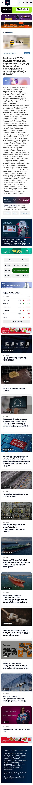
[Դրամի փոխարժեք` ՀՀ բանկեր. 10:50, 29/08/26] (16, 344)
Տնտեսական (7, 517)
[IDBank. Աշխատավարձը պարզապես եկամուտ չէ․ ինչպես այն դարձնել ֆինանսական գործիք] (16, 650)
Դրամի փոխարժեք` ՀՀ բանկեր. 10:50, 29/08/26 (15, 359)
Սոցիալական (9, 32)
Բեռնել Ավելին (17, 321)
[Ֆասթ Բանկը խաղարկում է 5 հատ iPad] (16, 715)
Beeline (15, 213)
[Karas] (16, 330)
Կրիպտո (6, 381)
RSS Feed (26, 260)
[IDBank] (16, 25)
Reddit (17, 275)
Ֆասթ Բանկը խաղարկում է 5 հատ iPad (16, 730)
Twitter (17, 265)
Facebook (12, 260)
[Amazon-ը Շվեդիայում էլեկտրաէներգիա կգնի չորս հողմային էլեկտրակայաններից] (16, 683)
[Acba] (16, 251)
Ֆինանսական (8, 350)
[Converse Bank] (16, 285)
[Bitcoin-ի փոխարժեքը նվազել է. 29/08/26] (16, 375)
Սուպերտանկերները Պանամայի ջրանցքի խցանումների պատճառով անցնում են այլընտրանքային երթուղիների (16, 563)
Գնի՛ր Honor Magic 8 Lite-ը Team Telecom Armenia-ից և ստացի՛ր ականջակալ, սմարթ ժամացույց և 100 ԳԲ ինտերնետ (16, 243)
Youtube (8, 265)
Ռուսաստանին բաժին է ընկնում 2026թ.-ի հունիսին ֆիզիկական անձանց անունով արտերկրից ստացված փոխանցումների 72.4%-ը (16, 423)
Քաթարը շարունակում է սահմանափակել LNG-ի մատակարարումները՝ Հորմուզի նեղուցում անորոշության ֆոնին (15, 598)
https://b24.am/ (8, 764)
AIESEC (7, 213)
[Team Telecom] (16, 81)
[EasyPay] (16, 10)
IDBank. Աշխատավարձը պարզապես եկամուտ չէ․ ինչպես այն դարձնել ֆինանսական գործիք (16, 666)
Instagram (25, 265)
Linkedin (26, 275)
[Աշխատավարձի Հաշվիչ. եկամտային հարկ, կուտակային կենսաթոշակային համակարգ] (19, 2)
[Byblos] (16, 17)
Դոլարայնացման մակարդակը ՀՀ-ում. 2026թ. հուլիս (15, 495)
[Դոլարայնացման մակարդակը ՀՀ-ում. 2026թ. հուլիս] (16, 480)
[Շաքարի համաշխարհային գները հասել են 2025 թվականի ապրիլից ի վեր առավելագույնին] (16, 617)
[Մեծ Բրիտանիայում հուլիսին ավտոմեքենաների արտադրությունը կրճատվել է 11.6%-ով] (16, 511)
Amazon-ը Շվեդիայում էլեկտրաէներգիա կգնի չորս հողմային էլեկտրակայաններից (14, 698)
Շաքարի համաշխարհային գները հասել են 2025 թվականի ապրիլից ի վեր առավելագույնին (16, 633)
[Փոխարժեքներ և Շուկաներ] (23, 2)
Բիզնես (5, 656)
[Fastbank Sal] (16, 200)
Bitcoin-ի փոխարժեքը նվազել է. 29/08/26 (14, 390)
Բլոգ (11, 778)
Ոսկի (4, 314)
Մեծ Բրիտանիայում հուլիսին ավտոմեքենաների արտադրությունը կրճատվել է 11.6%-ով (14, 528)
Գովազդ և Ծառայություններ (12, 777)
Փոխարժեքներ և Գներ (11, 293)
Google (8, 270)
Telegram (8, 275)
